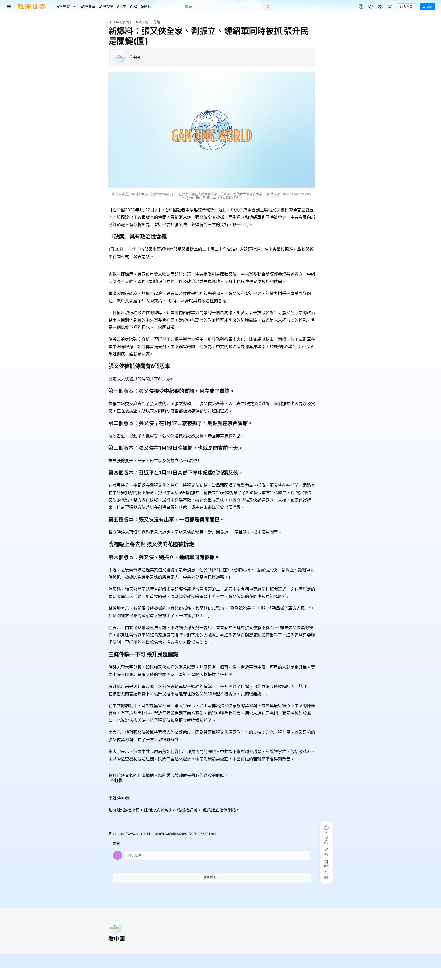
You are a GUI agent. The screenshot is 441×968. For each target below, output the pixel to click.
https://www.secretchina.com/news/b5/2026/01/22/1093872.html (166, 834)
